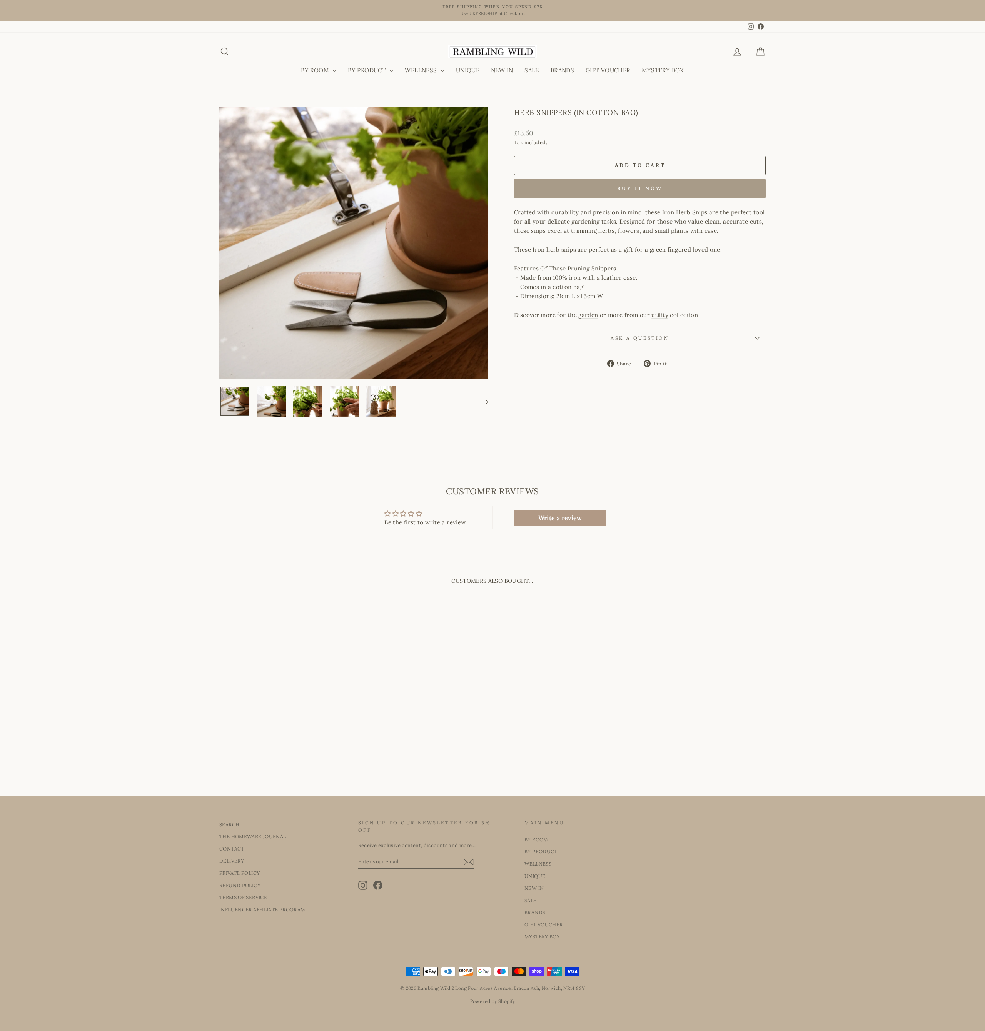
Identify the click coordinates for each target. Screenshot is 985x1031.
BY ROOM (316, 70)
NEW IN (502, 70)
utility (659, 315)
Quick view (284, 727)
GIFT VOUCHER (608, 70)
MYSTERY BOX (663, 70)
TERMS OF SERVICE (243, 897)
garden (588, 315)
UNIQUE (467, 70)
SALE (531, 70)
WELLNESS (421, 70)
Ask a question (640, 338)
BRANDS (562, 70)
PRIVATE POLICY (239, 873)
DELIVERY (231, 860)
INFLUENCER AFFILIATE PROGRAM (262, 909)
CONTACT (231, 849)
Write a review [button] (560, 518)
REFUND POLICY (239, 885)
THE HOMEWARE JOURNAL (252, 836)
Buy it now (640, 188)
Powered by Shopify (492, 1001)
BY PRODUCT (367, 70)
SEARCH (229, 824)
